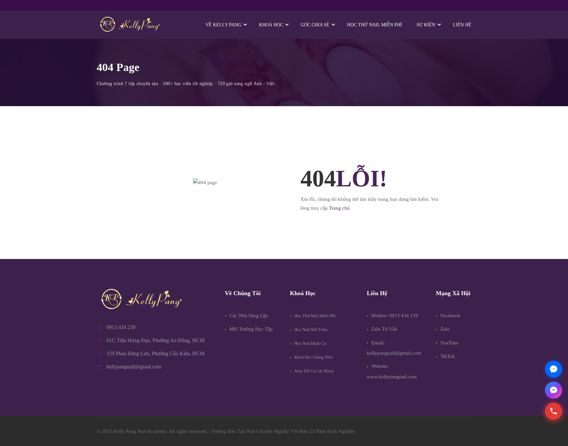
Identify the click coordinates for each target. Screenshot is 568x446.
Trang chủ (339, 208)
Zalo (444, 329)
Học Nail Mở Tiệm (310, 329)
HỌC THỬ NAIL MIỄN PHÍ (374, 24)
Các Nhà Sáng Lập (248, 315)
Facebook (450, 315)
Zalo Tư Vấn (384, 329)
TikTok (447, 356)
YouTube (449, 342)
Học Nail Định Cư (309, 343)
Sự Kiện (425, 24)
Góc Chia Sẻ (315, 24)
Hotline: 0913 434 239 (394, 315)
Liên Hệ (462, 24)
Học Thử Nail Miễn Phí (314, 315)
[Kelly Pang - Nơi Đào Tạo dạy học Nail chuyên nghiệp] (129, 24)
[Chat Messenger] (553, 390)
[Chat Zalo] (553, 369)
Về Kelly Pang (223, 24)
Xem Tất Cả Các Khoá (313, 370)
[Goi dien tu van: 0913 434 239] (553, 411)
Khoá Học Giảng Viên (313, 357)
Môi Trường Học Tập (250, 329)
